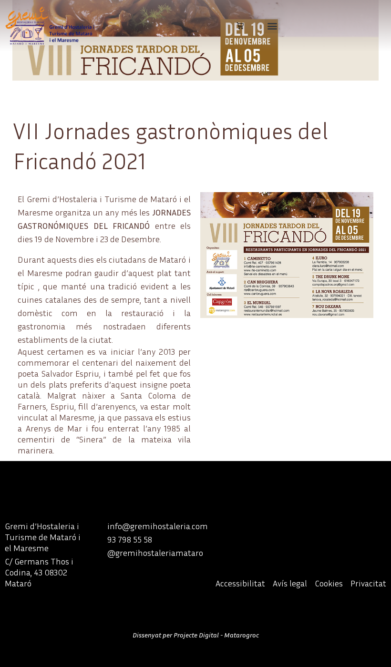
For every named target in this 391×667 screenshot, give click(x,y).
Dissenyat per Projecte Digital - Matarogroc (196, 635)
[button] (272, 25)
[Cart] (240, 25)
